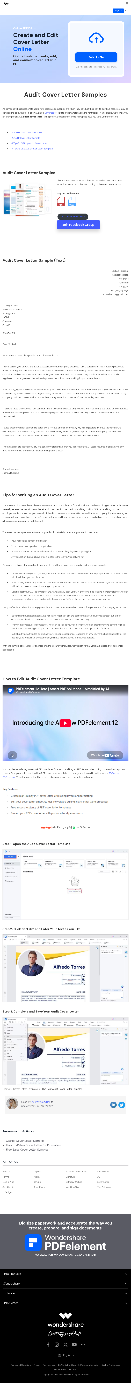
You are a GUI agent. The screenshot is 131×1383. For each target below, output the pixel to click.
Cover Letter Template (25, 1089)
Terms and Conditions (21, 1365)
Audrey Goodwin (41, 1102)
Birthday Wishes (74, 1182)
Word (37, 1177)
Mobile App (8, 1182)
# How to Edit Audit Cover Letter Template (32, 148)
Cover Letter (103, 1182)
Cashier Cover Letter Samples (25, 1140)
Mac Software (104, 1187)
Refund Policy (60, 1369)
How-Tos (7, 1171)
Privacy (37, 1365)
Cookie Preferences (111, 1365)
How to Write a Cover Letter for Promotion (33, 1145)
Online (37, 1182)
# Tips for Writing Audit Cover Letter (29, 143)
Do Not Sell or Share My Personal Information (78, 1365)
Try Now (118, 11)
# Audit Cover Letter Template (26, 132)
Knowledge (102, 1171)
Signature (70, 1177)
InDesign (7, 1192)
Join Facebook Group (78, 224)
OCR (99, 1177)
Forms (6, 1177)
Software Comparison (76, 1171)
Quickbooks (8, 1187)
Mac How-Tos (72, 1187)
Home (6, 1089)
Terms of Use (49, 1365)
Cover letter (50, 113)
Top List (38, 1171)
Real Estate (39, 1187)
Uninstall (73, 1369)
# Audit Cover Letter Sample (25, 138)
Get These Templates (73, 216)
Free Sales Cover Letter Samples (27, 1149)
